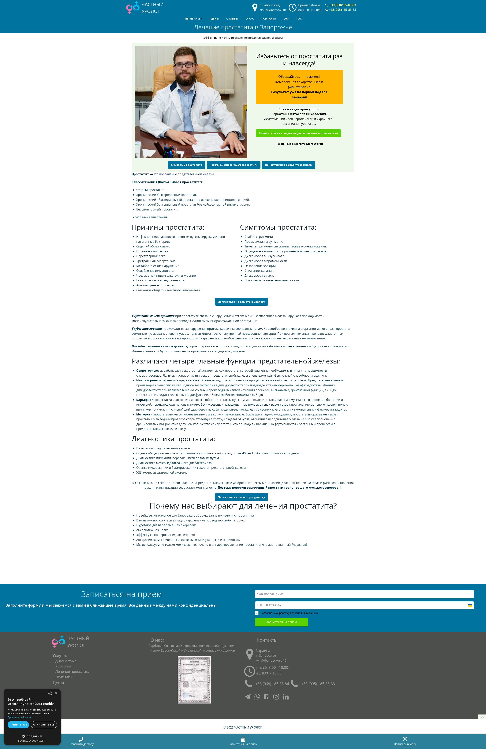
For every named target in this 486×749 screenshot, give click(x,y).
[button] (32, 734)
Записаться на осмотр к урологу (241, 302)
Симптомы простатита (186, 164)
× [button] (55, 693)
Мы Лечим (192, 18)
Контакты (269, 18)
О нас (250, 18)
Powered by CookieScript (32, 740)
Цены (215, 18)
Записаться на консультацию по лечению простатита (298, 133)
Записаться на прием (281, 622)
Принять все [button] (18, 724)
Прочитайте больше (20, 717)
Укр (286, 18)
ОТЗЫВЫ (232, 18)
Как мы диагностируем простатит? (233, 164)
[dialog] (32, 717)
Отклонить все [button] (43, 724)
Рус (299, 18)
